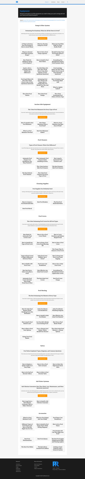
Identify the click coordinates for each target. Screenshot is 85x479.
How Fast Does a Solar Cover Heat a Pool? (27, 272)
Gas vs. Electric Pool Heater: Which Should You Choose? (42, 330)
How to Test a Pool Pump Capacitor (42, 52)
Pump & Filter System (27, 20)
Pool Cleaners (44, 20)
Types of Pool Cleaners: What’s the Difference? (42, 145)
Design (17, 467)
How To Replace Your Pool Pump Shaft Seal (58, 80)
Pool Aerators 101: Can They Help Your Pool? (58, 432)
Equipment (18, 468)
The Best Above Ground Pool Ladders (42, 447)
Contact (35, 467)
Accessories (33, 21)
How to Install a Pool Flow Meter (42, 60)
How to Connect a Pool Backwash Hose (27, 202)
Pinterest (57, 468)
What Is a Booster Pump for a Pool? (42, 44)
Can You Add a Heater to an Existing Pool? (42, 322)
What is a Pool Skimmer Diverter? (27, 131)
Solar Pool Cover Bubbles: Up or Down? (42, 257)
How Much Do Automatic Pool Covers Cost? (27, 236)
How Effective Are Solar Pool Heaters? (57, 316)
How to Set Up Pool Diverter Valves (27, 372)
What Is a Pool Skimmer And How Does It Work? (57, 124)
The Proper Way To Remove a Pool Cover (58, 249)
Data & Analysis (19, 465)
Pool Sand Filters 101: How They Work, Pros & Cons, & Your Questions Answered (27, 81)
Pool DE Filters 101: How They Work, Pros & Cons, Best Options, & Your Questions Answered (42, 71)
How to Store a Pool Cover (57, 243)
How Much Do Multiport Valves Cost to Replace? (27, 61)
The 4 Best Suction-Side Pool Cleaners (42, 167)
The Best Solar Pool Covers (42, 279)
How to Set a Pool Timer (58, 424)
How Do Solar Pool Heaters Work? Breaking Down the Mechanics (27, 311)
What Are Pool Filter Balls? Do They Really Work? (58, 45)
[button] (67, 2)
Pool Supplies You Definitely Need (42, 189)
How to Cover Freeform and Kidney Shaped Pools (58, 236)
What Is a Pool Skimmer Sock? (27, 418)
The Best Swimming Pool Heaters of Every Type (42, 295)
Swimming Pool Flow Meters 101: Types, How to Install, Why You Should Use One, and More (42, 82)
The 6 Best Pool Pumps (42, 94)
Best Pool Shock (27, 208)
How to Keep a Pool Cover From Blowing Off (42, 244)
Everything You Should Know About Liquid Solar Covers (58, 272)
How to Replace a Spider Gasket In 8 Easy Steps (27, 365)
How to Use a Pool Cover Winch (42, 235)
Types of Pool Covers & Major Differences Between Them (27, 257)
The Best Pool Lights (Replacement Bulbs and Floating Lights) (58, 440)
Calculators (18, 464)
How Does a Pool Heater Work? (58, 322)
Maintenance (18, 471)
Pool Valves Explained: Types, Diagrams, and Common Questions (42, 351)
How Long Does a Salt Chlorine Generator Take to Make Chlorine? (27, 403)
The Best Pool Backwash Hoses (58, 202)
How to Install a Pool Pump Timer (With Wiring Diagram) (42, 425)
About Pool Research (38, 464)
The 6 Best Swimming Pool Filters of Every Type (58, 95)
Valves (21, 21)
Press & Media (36, 465)
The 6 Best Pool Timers (27, 94)
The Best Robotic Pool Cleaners (27, 173)
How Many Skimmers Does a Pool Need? (42, 124)
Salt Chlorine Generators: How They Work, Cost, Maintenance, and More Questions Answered (42, 387)
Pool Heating (62, 20)
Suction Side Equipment (36, 20)
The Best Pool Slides (27, 447)
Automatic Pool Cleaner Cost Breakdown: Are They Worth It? (27, 161)
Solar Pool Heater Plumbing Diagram (57, 309)
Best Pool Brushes (42, 202)
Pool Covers (57, 20)
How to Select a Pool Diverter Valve (42, 372)
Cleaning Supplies (50, 20)
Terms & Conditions (62, 469)
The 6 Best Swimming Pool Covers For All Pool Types (42, 221)
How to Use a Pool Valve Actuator (42, 364)
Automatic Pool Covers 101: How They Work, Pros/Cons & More (27, 281)
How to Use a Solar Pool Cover (57, 264)
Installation (18, 470)
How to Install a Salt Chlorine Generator (42, 401)
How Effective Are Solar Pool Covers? (42, 271)
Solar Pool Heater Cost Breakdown (42, 309)
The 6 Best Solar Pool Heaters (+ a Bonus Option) (58, 330)
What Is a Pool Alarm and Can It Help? (42, 418)
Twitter (54, 468)
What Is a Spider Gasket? (58, 87)
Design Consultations (38, 468)
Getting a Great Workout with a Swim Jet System (58, 448)
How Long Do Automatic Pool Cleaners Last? (57, 160)
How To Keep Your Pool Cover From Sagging (58, 257)
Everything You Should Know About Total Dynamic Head (58, 61)
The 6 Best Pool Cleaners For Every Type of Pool (42, 174)
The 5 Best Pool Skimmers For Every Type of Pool (42, 109)
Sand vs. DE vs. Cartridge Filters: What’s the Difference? (27, 70)
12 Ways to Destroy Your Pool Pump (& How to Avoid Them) (27, 45)
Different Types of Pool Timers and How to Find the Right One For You (27, 426)
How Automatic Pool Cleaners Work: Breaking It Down (42, 160)
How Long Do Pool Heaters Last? (27, 322)
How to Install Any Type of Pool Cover (27, 243)
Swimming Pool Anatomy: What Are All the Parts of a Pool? (42, 30)
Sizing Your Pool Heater (27, 337)
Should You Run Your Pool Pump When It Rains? (58, 53)
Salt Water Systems (27, 21)
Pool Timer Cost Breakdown (57, 418)
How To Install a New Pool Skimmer (27, 123)
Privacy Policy (55, 469)
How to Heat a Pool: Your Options (27, 329)
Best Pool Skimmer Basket (42, 131)
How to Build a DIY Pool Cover (27, 264)
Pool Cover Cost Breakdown (42, 264)
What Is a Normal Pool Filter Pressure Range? (27, 53)
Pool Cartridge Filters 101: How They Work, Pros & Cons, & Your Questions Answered (58, 71)
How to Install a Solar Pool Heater (42, 316)
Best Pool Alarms (43, 439)
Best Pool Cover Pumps (57, 279)
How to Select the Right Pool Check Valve (58, 365)
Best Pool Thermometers (27, 439)
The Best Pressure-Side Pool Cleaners (57, 167)
